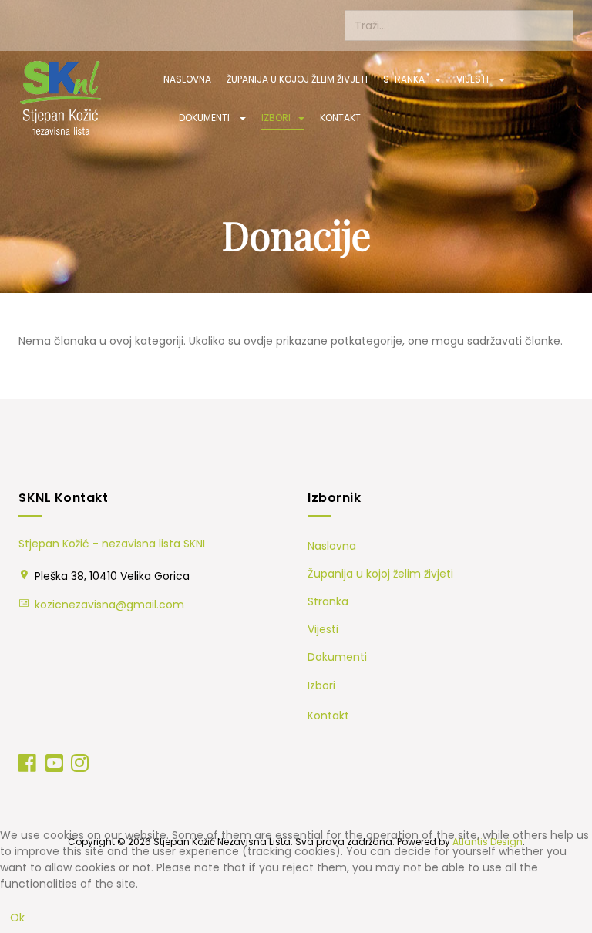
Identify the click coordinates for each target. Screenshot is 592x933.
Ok (17, 917)
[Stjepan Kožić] (60, 98)
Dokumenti (205, 117)
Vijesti (473, 79)
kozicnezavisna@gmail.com (109, 604)
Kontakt (340, 117)
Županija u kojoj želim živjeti (297, 79)
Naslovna (187, 79)
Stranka (405, 79)
